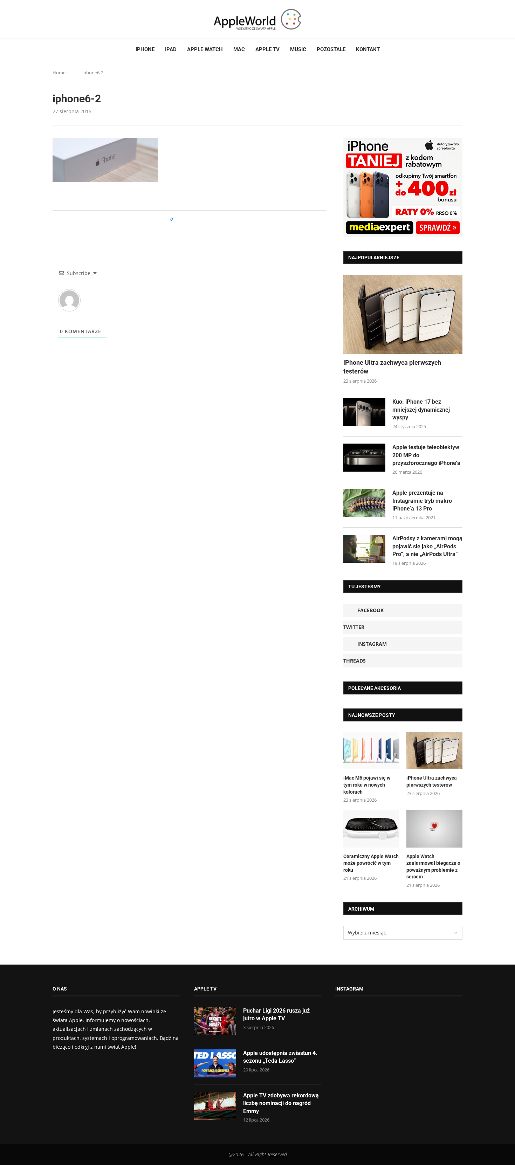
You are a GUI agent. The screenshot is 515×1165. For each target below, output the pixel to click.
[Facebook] (55, 19)
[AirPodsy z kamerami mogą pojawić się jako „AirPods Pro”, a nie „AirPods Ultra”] (364, 549)
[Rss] (82, 19)
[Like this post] (176, 219)
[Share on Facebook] (184, 219)
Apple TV (267, 49)
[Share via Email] (203, 219)
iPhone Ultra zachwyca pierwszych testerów (392, 367)
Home (59, 72)
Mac (239, 49)
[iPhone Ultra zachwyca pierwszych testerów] (402, 314)
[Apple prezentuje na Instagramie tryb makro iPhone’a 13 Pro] (364, 503)
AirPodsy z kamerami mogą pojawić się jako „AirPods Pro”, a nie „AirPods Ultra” (427, 546)
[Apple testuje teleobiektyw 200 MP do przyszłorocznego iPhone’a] (364, 458)
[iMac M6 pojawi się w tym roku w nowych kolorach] (371, 750)
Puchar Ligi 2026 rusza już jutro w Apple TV (276, 1014)
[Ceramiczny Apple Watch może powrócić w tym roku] (371, 829)
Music (298, 49)
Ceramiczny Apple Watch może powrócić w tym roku (371, 863)
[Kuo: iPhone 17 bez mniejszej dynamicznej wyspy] (364, 412)
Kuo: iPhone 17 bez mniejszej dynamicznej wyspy (421, 409)
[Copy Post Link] (194, 219)
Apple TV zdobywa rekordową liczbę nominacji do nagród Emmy (281, 1103)
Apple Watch (205, 49)
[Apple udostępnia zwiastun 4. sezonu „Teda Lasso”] (215, 1063)
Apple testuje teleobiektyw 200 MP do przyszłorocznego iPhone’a (426, 455)
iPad (171, 49)
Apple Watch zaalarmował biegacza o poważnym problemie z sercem (433, 867)
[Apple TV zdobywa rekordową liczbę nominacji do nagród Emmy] (215, 1106)
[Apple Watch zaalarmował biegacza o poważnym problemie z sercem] (434, 829)
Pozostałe (331, 49)
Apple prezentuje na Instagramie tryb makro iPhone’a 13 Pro (422, 500)
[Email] (91, 19)
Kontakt (368, 49)
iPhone (145, 49)
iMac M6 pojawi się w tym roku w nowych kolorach (366, 784)
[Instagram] (68, 19)
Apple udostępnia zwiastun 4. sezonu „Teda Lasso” (280, 1057)
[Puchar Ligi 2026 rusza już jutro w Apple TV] (215, 1021)
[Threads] (75, 19)
